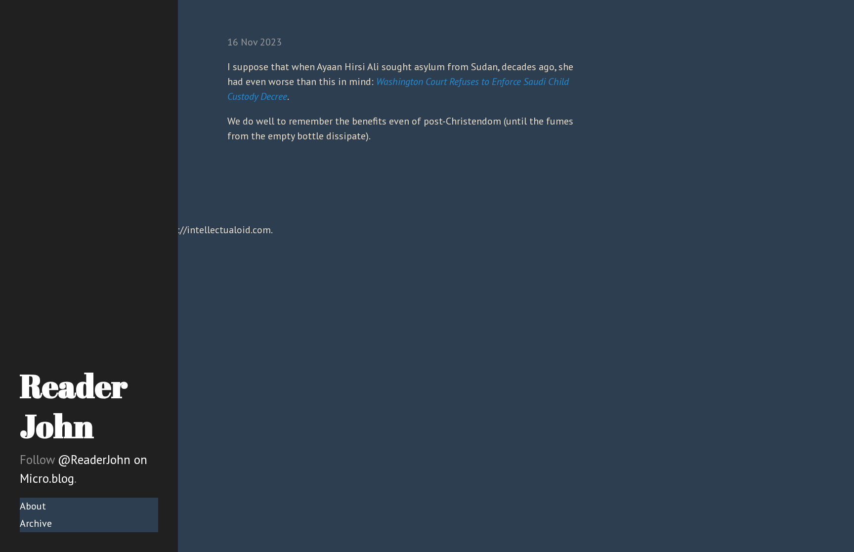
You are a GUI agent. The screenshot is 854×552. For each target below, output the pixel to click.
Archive (36, 523)
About (33, 506)
